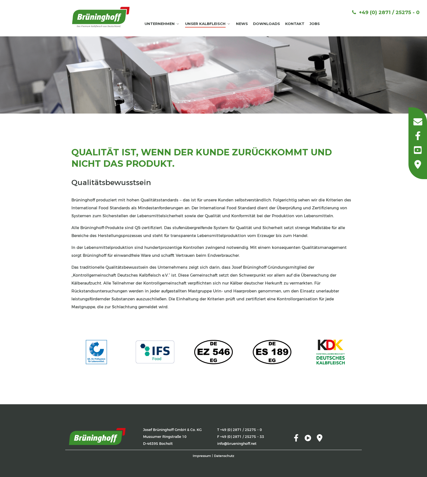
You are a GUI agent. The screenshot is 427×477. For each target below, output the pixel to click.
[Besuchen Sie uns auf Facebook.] (418, 135)
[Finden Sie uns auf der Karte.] (417, 164)
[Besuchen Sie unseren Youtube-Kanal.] (418, 150)
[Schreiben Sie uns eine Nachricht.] (417, 121)
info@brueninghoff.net (236, 443)
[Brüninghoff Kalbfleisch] (100, 16)
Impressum (202, 456)
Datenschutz (224, 456)
